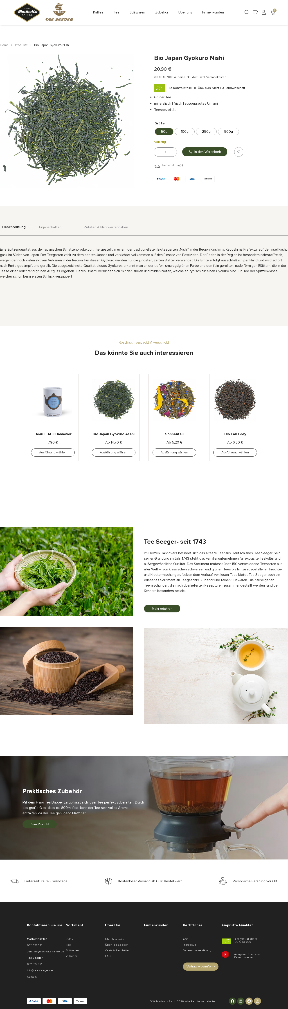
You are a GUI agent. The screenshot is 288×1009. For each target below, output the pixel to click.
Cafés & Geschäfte (117, 950)
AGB (186, 939)
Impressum (189, 945)
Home (4, 45)
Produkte (21, 45)
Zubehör (71, 956)
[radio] (164, 131)
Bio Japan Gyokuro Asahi (114, 434)
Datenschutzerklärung (197, 950)
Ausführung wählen (53, 452)
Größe (160, 123)
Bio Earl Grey (235, 434)
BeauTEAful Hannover (53, 434)
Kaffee (70, 939)
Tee (68, 945)
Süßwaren (72, 950)
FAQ (108, 956)
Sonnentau (174, 434)
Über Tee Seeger (116, 945)
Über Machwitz (114, 939)
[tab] (14, 230)
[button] (98, 12)
